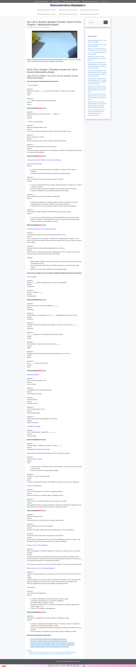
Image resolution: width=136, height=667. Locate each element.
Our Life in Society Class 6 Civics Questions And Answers (48, 639)
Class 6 (30, 650)
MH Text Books (77, 666)
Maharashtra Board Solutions (72, 661)
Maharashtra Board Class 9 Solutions (68, 10)
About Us (104, 1)
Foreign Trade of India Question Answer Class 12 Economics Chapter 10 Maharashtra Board (52, 652)
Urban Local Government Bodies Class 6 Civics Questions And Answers (53, 645)
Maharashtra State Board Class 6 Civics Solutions (48, 59)
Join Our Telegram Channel (84, 666)
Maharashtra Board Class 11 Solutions (91, 1)
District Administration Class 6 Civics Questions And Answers (50, 646)
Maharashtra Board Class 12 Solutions (71, 1)
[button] (68, 665)
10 (68, 666)
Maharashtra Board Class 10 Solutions (46, 10)
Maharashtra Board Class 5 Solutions (89, 14)
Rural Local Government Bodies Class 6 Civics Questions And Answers (52, 643)
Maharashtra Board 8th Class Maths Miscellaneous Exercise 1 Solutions (97, 58)
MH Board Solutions (50, 665)
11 (71, 666)
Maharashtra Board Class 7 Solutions (46, 14)
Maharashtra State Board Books (42, 1)
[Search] (106, 22)
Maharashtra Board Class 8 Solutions (89, 10)
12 (74, 666)
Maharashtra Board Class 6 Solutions (68, 14)
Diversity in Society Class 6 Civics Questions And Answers (49, 641)
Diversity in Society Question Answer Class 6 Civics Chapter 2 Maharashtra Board (50, 654)
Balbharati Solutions (55, 1)
